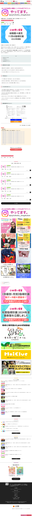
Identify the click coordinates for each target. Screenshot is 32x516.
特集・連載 (5, 3)
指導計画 (5, 157)
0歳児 (5, 169)
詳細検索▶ (16, 1)
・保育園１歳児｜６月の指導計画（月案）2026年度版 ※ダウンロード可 (13, 137)
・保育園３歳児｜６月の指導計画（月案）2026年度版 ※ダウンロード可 (13, 136)
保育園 (10, 169)
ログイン (29, 1)
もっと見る (16, 203)
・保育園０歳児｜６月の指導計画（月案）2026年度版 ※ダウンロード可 (13, 134)
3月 (7, 169)
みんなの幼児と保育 (2, 4)
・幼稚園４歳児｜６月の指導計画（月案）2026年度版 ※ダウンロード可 (13, 142)
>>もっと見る (4, 144)
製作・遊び (9, 3)
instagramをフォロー (6, 283)
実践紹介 (26, 3)
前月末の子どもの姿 (6, 57)
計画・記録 (13, 3)
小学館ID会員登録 (16, 121)
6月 (7, 191)
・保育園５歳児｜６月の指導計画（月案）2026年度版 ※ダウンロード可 (13, 139)
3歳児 (10, 198)
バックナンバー (16, 478)
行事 (19, 3)
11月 (7, 157)
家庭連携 (16, 3)
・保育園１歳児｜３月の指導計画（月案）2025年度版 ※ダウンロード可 (13, 132)
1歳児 (2, 176)
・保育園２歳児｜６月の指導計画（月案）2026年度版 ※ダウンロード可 (13, 135)
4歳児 (13, 157)
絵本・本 (29, 3)
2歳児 (5, 191)
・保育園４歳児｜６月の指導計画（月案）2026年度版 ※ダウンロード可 (13, 140)
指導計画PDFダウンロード (6, 61)
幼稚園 (10, 157)
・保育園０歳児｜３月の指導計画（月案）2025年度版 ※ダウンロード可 (13, 131)
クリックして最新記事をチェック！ (16, 149)
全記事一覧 (1, 3)
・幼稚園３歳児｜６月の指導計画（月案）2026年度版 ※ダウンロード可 (13, 141)
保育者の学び (22, 3)
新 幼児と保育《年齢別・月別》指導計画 (8, 20)
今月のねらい (5, 58)
